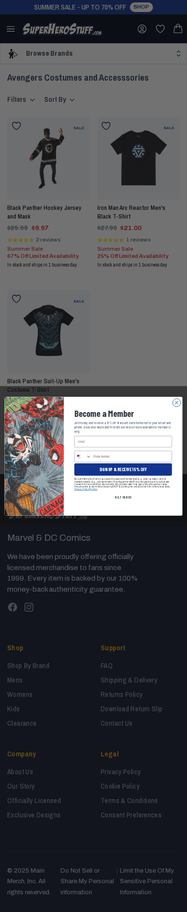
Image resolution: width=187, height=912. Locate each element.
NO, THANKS (123, 497)
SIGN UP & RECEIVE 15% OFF (123, 469)
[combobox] (83, 456)
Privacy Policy (81, 488)
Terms (94, 488)
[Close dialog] (177, 403)
